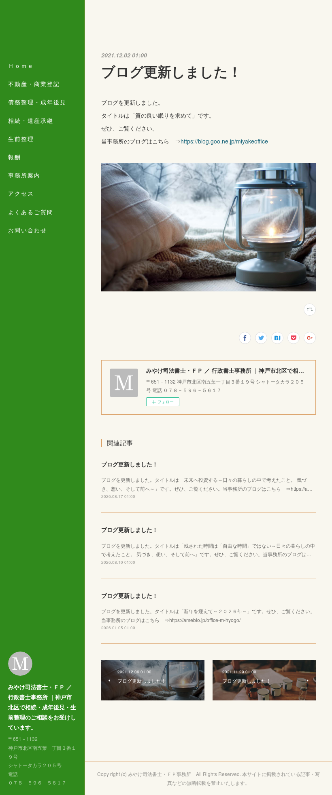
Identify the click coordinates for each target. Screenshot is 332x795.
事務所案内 (24, 175)
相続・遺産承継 (30, 120)
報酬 (14, 157)
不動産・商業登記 (34, 84)
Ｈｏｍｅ (21, 65)
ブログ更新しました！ (129, 464)
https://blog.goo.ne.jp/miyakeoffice (224, 141)
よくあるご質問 (30, 212)
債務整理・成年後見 (37, 102)
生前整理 (21, 139)
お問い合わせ (27, 230)
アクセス (21, 193)
